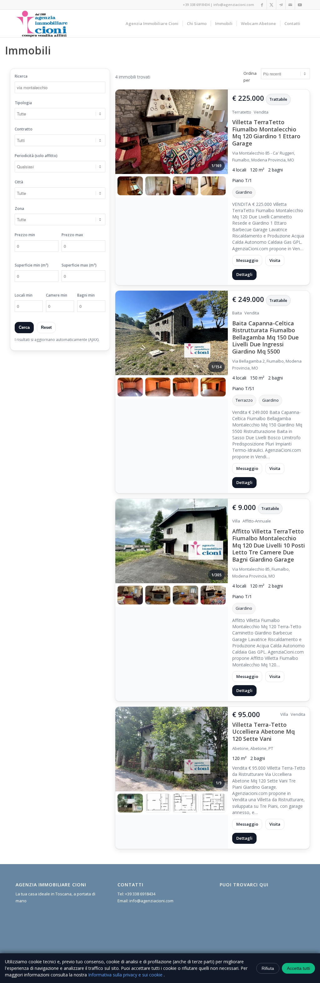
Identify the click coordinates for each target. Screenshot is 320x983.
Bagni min (86, 295)
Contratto (23, 129)
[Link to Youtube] (299, 4)
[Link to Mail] (290, 4)
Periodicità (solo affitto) (36, 155)
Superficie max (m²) (79, 265)
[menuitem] (152, 23)
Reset (46, 327)
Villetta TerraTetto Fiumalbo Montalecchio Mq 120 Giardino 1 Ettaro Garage (266, 132)
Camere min (56, 295)
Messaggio (247, 260)
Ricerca (21, 76)
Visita (274, 260)
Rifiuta (268, 968)
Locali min (23, 295)
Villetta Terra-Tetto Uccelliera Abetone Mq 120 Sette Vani (263, 731)
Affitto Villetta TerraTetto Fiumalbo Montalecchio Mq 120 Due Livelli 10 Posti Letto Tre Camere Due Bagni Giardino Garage (268, 545)
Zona (19, 208)
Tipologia (23, 102)
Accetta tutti (298, 968)
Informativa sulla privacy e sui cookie (126, 975)
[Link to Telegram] (280, 4)
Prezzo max (72, 234)
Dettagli (244, 274)
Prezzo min (25, 234)
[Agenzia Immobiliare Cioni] (42, 23)
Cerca (24, 327)
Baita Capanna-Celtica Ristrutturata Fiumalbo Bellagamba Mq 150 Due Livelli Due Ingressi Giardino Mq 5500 (265, 337)
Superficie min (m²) (31, 265)
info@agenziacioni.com (233, 4)
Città (19, 182)
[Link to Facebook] (262, 4)
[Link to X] (271, 4)
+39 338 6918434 (196, 4)
